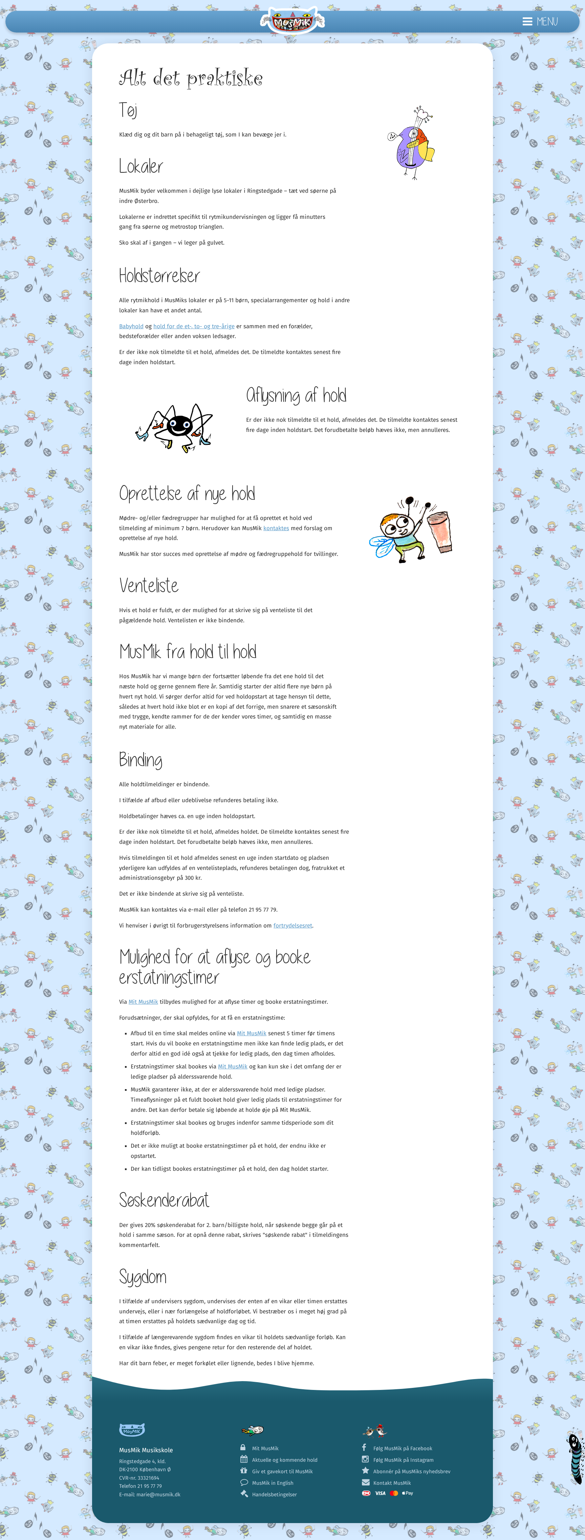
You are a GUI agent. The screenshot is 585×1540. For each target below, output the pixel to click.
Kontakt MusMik (392, 1483)
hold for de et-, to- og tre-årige (194, 326)
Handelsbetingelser (274, 1495)
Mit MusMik (143, 1001)
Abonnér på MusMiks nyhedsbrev (412, 1472)
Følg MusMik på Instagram (403, 1460)
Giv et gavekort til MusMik (282, 1472)
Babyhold (131, 326)
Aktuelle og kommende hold (284, 1460)
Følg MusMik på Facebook (402, 1448)
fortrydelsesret (293, 925)
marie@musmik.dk (158, 1495)
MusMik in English (272, 1483)
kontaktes (276, 528)
